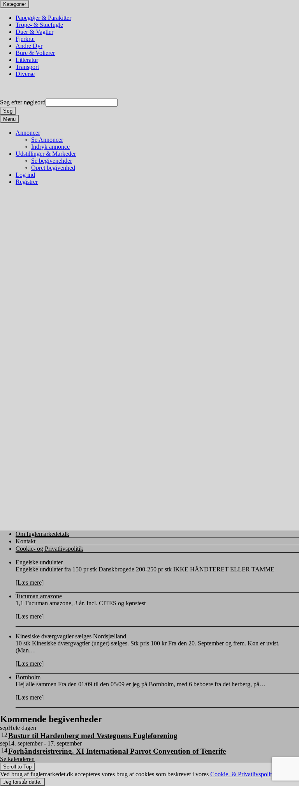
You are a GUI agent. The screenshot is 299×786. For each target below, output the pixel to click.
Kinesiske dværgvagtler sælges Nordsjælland (71, 636)
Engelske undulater (39, 562)
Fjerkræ (25, 38)
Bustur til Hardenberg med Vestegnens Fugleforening (93, 735)
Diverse (25, 73)
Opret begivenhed (53, 167)
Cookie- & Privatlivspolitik (243, 774)
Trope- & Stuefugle (39, 24)
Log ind (25, 174)
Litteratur (27, 59)
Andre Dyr (29, 45)
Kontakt (25, 541)
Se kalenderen (17, 759)
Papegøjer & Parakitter (43, 17)
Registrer (27, 181)
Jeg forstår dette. (22, 782)
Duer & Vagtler (34, 31)
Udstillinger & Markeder (46, 153)
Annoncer (28, 132)
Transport (27, 66)
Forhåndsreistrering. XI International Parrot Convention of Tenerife (117, 751)
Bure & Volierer (35, 52)
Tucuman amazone (39, 596)
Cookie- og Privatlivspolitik (49, 548)
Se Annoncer (47, 139)
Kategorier (14, 4)
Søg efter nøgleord (23, 102)
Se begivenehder (51, 160)
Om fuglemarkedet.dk (42, 533)
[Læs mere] (30, 582)
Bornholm (28, 677)
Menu (9, 119)
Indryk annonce (50, 146)
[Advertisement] (149, 247)
